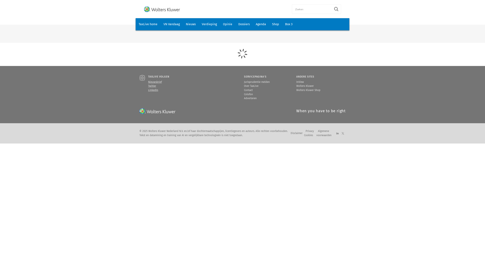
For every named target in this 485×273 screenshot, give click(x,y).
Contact (248, 90)
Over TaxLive (251, 86)
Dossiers (244, 24)
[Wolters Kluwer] (162, 9)
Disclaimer (297, 133)
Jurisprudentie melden (257, 82)
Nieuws (191, 24)
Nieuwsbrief (155, 82)
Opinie (227, 24)
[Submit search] (336, 9)
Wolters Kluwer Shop (308, 90)
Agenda (261, 24)
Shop (275, 24)
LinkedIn (153, 90)
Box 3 (289, 24)
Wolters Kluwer (305, 86)
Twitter (152, 86)
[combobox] (312, 9)
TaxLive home (148, 24)
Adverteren (250, 98)
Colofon (248, 94)
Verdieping (209, 24)
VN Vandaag (171, 24)
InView (300, 82)
